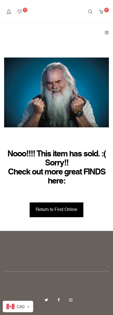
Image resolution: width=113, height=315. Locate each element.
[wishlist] (22, 12)
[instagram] (70, 300)
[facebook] (59, 300)
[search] (90, 12)
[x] (47, 300)
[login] (9, 12)
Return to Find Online (56, 210)
